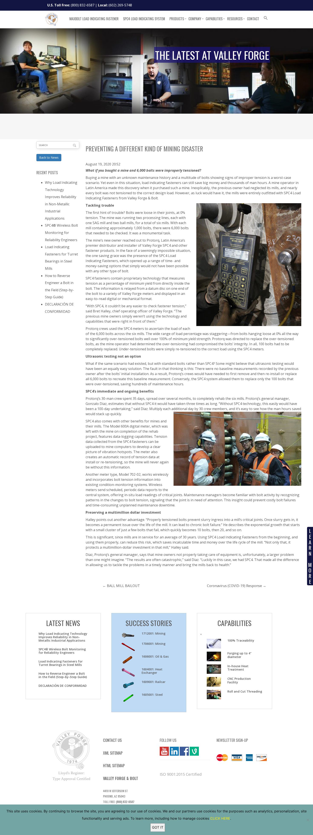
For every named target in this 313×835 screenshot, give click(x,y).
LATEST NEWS (63, 623)
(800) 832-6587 (82, 5)
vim (192, 751)
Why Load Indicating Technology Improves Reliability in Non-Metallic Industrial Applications (63, 637)
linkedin (174, 751)
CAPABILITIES (234, 623)
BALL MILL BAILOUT (123, 585)
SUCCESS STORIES (149, 623)
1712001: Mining (153, 633)
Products (176, 18)
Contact (253, 18)
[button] (266, 18)
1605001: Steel (152, 695)
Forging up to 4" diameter (239, 655)
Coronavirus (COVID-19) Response (234, 585)
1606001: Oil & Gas (155, 656)
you (163, 751)
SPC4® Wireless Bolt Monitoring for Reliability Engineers (61, 232)
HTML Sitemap (114, 765)
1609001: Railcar (153, 682)
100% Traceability (240, 640)
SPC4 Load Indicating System (144, 18)
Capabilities (214, 18)
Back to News (49, 157)
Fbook (184, 751)
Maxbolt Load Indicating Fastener (94, 18)
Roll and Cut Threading (244, 691)
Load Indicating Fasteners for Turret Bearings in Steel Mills (61, 663)
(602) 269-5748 (120, 5)
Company (194, 18)
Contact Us (112, 740)
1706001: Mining (153, 644)
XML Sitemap (113, 753)
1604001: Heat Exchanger (152, 671)
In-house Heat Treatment (237, 668)
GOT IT (157, 827)
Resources (235, 18)
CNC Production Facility (239, 680)
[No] (308, 820)
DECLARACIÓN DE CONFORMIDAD (63, 686)
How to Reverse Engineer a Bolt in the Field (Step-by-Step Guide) (63, 675)
